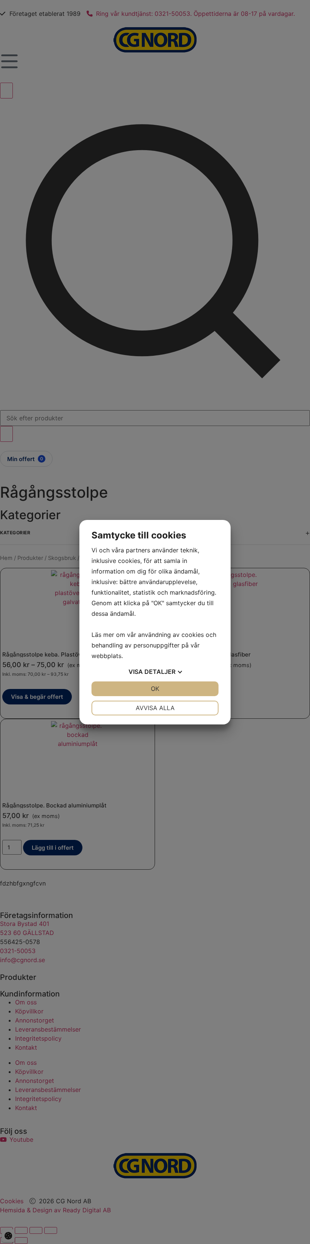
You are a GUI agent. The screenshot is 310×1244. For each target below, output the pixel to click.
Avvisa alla (155, 708)
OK (155, 688)
